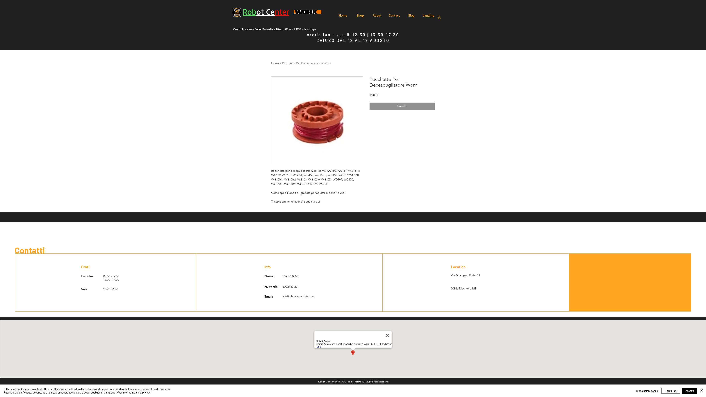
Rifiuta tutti (671, 391)
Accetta (689, 391)
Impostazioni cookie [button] (647, 391)
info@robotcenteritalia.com (298, 296)
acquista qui (312, 201)
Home (275, 63)
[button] (439, 17)
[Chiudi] (701, 390)
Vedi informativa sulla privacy (134, 392)
